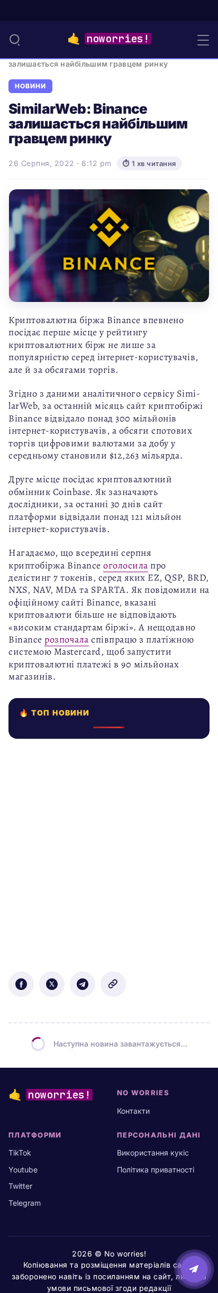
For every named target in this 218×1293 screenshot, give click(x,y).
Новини (30, 86)
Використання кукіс (153, 1152)
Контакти (133, 1110)
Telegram (24, 1202)
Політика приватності (155, 1169)
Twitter (20, 1185)
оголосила (125, 565)
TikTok (19, 1152)
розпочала (66, 639)
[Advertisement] (109, 848)
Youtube (23, 1169)
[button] (14, 40)
